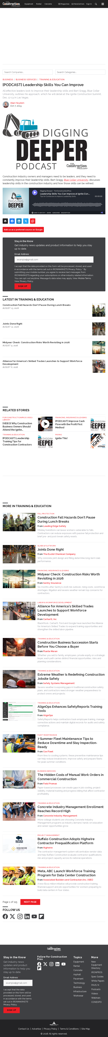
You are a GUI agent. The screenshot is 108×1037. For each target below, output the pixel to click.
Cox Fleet (48, 751)
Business (8, 79)
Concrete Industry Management (60, 815)
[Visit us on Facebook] (5, 916)
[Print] (5, 221)
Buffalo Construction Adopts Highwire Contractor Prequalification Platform (66, 841)
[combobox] (28, 72)
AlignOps (48, 715)
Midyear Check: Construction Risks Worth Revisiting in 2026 (36, 342)
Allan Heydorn (17, 103)
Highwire (48, 847)
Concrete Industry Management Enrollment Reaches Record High (71, 809)
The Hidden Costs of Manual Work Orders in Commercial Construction (71, 777)
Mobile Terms (84, 278)
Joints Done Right (12, 323)
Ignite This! (61, 438)
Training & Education (52, 79)
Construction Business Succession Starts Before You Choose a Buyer (68, 644)
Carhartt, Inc (50, 619)
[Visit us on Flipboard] (41, 916)
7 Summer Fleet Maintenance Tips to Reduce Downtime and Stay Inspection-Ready (67, 743)
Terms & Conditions (69, 1029)
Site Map (85, 1029)
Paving (58, 435)
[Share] (12, 221)
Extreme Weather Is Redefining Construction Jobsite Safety (71, 677)
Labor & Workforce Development (55, 603)
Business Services (26, 79)
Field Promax (50, 783)
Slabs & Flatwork (47, 546)
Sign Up (22, 286)
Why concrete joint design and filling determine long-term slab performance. (69, 560)
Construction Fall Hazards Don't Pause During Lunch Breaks (37, 305)
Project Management (49, 835)
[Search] (96, 4)
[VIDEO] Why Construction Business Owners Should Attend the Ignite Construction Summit (17, 426)
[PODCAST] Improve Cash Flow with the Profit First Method (70, 424)
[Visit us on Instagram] (20, 916)
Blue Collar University (76, 179)
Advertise (36, 1029)
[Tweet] (25, 221)
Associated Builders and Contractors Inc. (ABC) (68, 880)
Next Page (30, 902)
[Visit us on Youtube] (34, 916)
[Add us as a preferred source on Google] (32, 221)
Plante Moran (50, 651)
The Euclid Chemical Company (59, 554)
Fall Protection (46, 514)
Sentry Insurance (52, 583)
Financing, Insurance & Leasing (71, 418)
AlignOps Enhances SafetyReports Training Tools (70, 709)
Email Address (22, 254)
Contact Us (23, 1029)
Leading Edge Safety (54, 526)
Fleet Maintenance (47, 735)
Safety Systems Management (59, 683)
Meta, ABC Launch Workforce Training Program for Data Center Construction (66, 873)
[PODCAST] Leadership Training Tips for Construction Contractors (17, 441)
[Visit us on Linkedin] (27, 916)
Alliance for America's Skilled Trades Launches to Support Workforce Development (42, 362)
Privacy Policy (26, 281)
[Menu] (102, 4)
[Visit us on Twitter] (13, 916)
